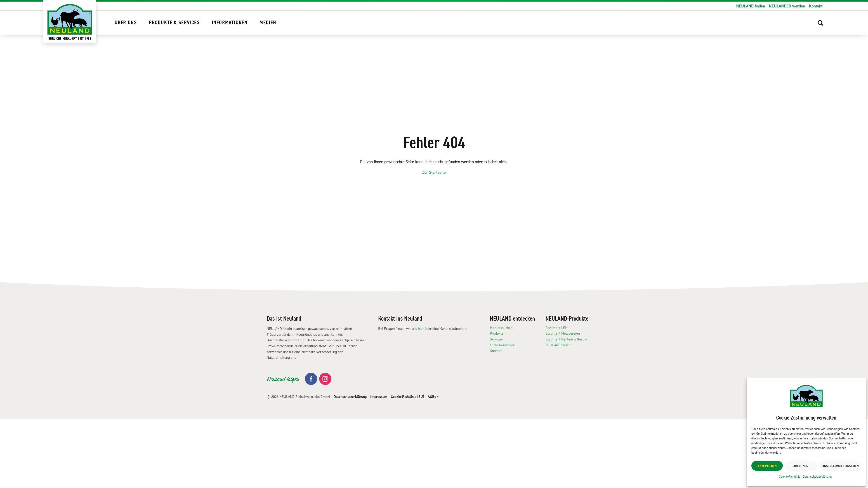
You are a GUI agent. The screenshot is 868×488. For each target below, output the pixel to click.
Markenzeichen (501, 327)
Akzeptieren (767, 466)
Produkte (496, 333)
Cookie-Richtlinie (789, 476)
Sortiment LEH (556, 327)
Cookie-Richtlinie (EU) (407, 396)
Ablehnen (801, 466)
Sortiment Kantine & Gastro (566, 339)
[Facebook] (311, 379)
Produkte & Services (174, 22)
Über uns (126, 22)
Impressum (378, 396)
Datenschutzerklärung (817, 476)
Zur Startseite (434, 172)
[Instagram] (325, 379)
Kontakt (816, 6)
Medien (267, 22)
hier (421, 328)
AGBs (432, 396)
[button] (820, 23)
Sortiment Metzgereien (562, 333)
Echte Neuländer (502, 345)
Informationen (229, 22)
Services (496, 339)
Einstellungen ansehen (840, 466)
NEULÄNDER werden (787, 6)
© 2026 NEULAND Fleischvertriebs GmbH (298, 396)
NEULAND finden (750, 6)
